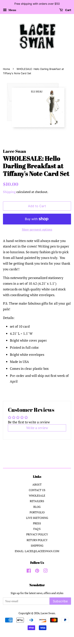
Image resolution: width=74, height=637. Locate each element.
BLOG (37, 507)
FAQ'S (37, 529)
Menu (12, 10)
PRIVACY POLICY (37, 534)
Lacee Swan (48, 613)
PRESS (37, 523)
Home (6, 69)
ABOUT (37, 484)
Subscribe (60, 601)
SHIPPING (37, 545)
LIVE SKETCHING (37, 518)
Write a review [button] (37, 428)
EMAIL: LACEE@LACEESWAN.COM (37, 551)
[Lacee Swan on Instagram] (45, 571)
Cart (68, 10)
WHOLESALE (37, 495)
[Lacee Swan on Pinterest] (37, 571)
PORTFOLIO (37, 512)
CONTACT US (37, 490)
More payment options (37, 229)
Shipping (9, 192)
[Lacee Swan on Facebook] (28, 571)
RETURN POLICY (37, 540)
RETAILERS (37, 501)
